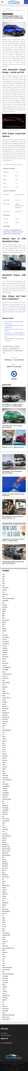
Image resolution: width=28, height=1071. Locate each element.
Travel (3, 989)
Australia (4, 605)
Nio (3, 879)
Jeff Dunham (5, 784)
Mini (3, 857)
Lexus (3, 823)
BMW (3, 615)
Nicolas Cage (5, 876)
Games (4, 738)
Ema (4, 565)
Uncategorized (6, 995)
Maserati (4, 838)
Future (3, 736)
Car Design (5, 635)
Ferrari (4, 725)
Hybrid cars (5, 756)
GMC (3, 743)
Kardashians (5, 794)
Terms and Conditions (6, 1035)
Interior (4, 769)
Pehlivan (4, 889)
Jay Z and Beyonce (6, 779)
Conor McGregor (6, 667)
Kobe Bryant (5, 805)
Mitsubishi (16, 77)
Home (3, 747)
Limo (3, 825)
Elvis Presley (5, 708)
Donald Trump (5, 693)
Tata (3, 959)
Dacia (3, 680)
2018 (3, 574)
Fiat (3, 728)
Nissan (4, 881)
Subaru (4, 950)
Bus (3, 626)
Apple (3, 596)
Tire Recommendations (8, 974)
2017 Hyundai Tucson (13, 310)
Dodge (4, 691)
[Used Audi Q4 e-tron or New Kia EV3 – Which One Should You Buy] (14, 462)
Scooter (4, 926)
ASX (13, 91)
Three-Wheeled (6, 969)
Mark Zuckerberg (6, 835)
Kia (3, 801)
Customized (5, 678)
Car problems (5, 641)
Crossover (4, 676)
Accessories (5, 587)
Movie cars (5, 868)
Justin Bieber (5, 792)
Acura (3, 592)
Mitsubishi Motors (18, 350)
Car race (4, 646)
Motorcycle (5, 866)
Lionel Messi (5, 829)
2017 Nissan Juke (16, 232)
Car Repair (4, 648)
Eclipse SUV (16, 346)
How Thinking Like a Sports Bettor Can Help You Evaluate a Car (12, 517)
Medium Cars (5, 844)
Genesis (4, 741)
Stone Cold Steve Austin (8, 948)
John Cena (4, 790)
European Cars (5, 717)
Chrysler (4, 658)
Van (3, 1004)
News (3, 872)
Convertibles (5, 669)
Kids (3, 803)
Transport (4, 987)
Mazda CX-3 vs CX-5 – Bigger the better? (13, 447)
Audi (3, 602)
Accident (4, 589)
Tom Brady (5, 978)
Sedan (3, 930)
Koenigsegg (5, 807)
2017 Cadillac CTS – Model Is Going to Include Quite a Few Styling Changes (12, 405)
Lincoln (4, 827)
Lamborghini (5, 810)
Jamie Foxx (5, 777)
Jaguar (4, 773)
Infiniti (3, 764)
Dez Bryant (4, 687)
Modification (5, 864)
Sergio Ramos (5, 933)
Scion (3, 924)
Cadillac (4, 630)
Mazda (4, 840)
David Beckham (6, 682)
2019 (3, 576)
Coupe (3, 671)
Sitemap (12, 1069)
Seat (3, 928)
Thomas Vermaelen (7, 967)
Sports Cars (5, 945)
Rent (3, 907)
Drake (3, 695)
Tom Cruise (5, 980)
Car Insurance (5, 637)
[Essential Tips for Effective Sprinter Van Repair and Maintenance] (14, 552)
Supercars (4, 952)
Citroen (4, 661)
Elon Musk (4, 706)
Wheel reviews (5, 1017)
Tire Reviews (5, 976)
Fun (3, 734)
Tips (3, 971)
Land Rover (5, 812)
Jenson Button (5, 786)
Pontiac (4, 896)
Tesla (3, 965)
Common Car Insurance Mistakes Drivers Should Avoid (13, 495)
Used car (4, 999)
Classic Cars (5, 663)
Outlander (23, 287)
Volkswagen (5, 1010)
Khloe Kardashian (6, 799)
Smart (3, 943)
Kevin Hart (4, 797)
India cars (4, 760)
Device (4, 684)
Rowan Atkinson (6, 911)
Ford (3, 732)
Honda (4, 749)
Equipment (4, 715)
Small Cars (5, 941)
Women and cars (6, 1019)
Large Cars (5, 814)
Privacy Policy (4, 1033)
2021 (3, 581)
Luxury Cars (5, 833)
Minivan (4, 859)
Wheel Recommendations (8, 1015)
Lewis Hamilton (6, 820)
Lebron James (5, 818)
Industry (4, 762)
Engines (4, 710)
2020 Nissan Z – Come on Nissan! (14, 360)
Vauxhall (4, 1006)
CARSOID (5, 20)
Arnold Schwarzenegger (8, 598)
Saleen (4, 922)
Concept (4, 665)
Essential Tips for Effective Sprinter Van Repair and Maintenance (13, 562)
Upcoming (4, 997)
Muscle (4, 870)
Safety (3, 920)
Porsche (4, 898)
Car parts (4, 639)
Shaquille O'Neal (6, 935)
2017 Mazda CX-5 (16, 234)
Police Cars (5, 894)
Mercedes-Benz (6, 846)
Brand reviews (5, 620)
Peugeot (4, 892)
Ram (3, 900)
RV (3, 915)
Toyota (4, 984)
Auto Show (4, 607)
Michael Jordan (6, 851)
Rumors (4, 913)
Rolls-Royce (5, 909)
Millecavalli (5, 853)
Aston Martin (5, 600)
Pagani (4, 887)
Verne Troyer (5, 1008)
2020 (3, 579)
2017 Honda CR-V (9, 312)
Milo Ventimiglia (6, 855)
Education (4, 702)
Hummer (4, 753)
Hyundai (4, 758)
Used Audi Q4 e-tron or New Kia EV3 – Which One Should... (12, 472)
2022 (3, 583)
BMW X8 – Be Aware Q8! (14, 367)
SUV (3, 954)
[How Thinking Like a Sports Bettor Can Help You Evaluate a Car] (14, 507)
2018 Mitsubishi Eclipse (8, 346)
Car (3, 633)
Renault (4, 905)
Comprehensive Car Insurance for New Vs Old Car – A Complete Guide (13, 540)
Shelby (4, 937)
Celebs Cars (5, 650)
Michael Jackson (6, 848)
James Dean (5, 775)
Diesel (3, 689)
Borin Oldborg (6, 497)
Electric (4, 704)
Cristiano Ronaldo (6, 674)
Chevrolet (4, 654)
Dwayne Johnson (6, 697)
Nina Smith (5, 474)
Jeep (3, 782)
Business (4, 628)
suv (4, 352)
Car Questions (5, 643)
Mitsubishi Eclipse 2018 (14, 348)
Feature (4, 723)
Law (3, 816)
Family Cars (5, 721)
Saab (3, 917)
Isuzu (3, 771)
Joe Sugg (4, 788)
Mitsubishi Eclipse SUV (7, 350)
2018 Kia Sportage (14, 230)
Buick (3, 624)
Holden (4, 745)
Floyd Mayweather (6, 730)
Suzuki (4, 956)
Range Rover (5, 902)
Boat (3, 618)
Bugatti (4, 622)
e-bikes (4, 700)
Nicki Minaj (5, 874)
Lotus (3, 831)
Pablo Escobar (5, 885)
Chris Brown (5, 656)
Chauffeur (4, 652)
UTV (3, 1002)
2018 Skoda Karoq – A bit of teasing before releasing (12, 426)
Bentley (4, 609)
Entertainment (5, 712)
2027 (3, 585)
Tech (3, 963)
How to (4, 751)
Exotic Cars (5, 719)
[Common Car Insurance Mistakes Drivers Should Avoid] (14, 484)
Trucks (4, 993)
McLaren (4, 842)
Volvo (3, 1012)
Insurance (4, 766)
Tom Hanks (5, 982)
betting (4, 611)
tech (3, 961)
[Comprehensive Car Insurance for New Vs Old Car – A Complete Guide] (14, 529)
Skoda (3, 939)
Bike (3, 613)
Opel (3, 883)
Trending (4, 991)
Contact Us (17, 1069)
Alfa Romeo (5, 594)
